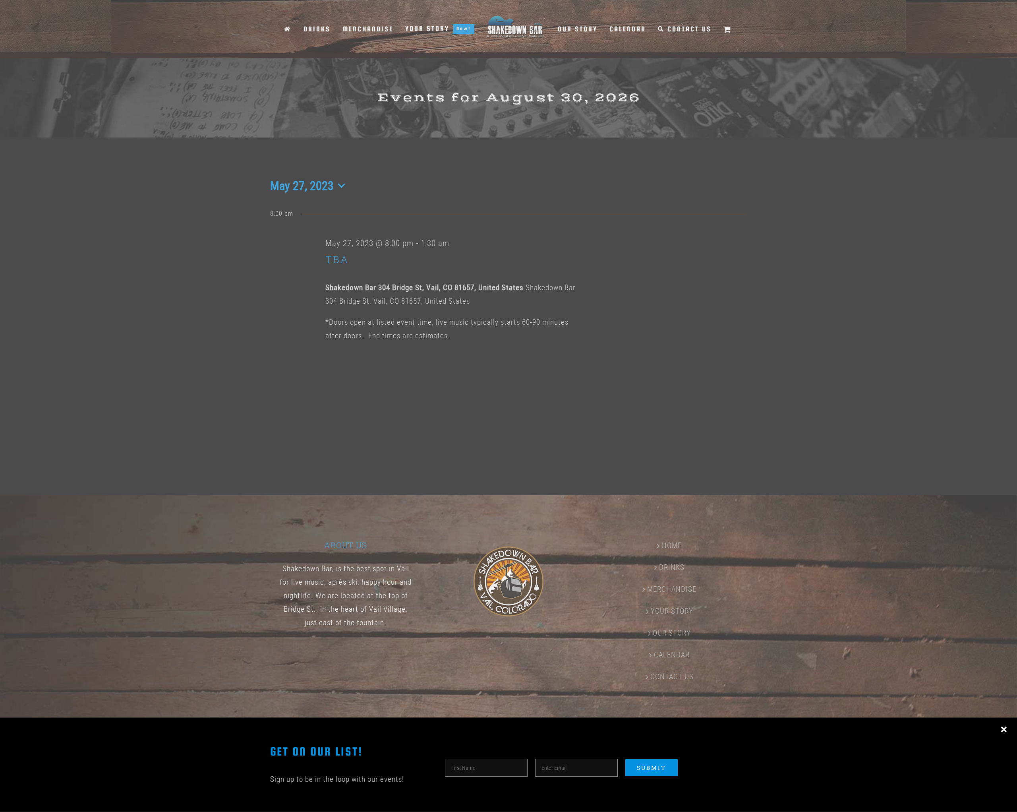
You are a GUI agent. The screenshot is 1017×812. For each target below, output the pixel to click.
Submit (651, 767)
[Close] (1004, 729)
